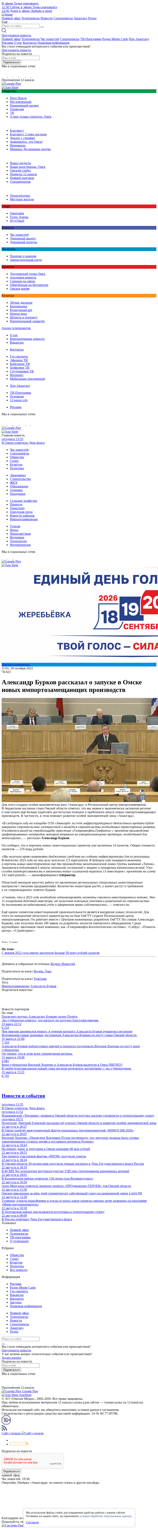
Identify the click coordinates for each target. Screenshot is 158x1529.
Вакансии (17, 342)
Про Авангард (139, 39)
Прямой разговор (22, 178)
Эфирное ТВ (19, 360)
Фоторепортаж (20, 544)
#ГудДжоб (17, 220)
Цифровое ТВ (19, 367)
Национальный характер (27, 321)
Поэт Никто (18, 98)
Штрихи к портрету (24, 317)
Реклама (7, 42)
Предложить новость (16, 35)
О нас (18, 42)
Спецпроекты (63, 18)
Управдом (17, 109)
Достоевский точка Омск (27, 274)
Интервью (17, 537)
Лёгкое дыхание (21, 302)
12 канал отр (19, 400)
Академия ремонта (23, 277)
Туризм (15, 526)
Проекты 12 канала (23, 174)
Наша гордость (20, 163)
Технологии (18, 541)
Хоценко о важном (23, 256)
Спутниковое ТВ (22, 371)
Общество (17, 457)
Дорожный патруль (23, 242)
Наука (14, 530)
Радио (92, 18)
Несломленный (20, 101)
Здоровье (16, 490)
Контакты (30, 42)
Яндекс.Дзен (42, 971)
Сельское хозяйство (23, 500)
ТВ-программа (20, 1237)
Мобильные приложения (27, 378)
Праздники (18, 493)
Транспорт (17, 508)
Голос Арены (19, 217)
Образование (19, 486)
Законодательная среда (26, 260)
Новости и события (23, 1095)
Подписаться (11, 62)
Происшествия (20, 533)
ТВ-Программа (90, 39)
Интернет (16, 375)
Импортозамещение (24, 519)
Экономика (18, 475)
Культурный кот (21, 310)
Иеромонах (18, 145)
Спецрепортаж (20, 181)
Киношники (18, 306)
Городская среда (21, 512)
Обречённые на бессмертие (29, 285)
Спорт (14, 461)
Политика (17, 468)
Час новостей (50, 39)
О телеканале (19, 1241)
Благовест (17, 130)
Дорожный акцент (23, 238)
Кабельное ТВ (20, 364)
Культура (16, 464)
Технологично (20, 195)
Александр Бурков (43, 986)
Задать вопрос (11, 1357)
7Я (12, 113)
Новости (47, 18)
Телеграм (40, 978)
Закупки (16, 1302)
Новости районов (22, 515)
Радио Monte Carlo (115, 39)
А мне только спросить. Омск (30, 116)
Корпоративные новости (27, 339)
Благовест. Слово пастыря (28, 134)
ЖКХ (13, 482)
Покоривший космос (24, 105)
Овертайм (17, 213)
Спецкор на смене (22, 281)
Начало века (18, 313)
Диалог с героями (22, 138)
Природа (16, 504)
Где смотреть (19, 356)
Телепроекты (30, 18)
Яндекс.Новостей (62, 964)
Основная (17, 396)
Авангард (80, 18)
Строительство (20, 479)
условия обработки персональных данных (105, 1516)
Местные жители (22, 199)
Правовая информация (53, 42)
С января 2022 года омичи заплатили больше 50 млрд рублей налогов (51, 953)
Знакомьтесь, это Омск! (26, 141)
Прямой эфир (11, 18)
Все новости (18, 1270)
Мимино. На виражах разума (30, 149)
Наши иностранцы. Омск (27, 167)
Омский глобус (20, 170)
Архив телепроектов (16, 328)
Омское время (19, 288)
